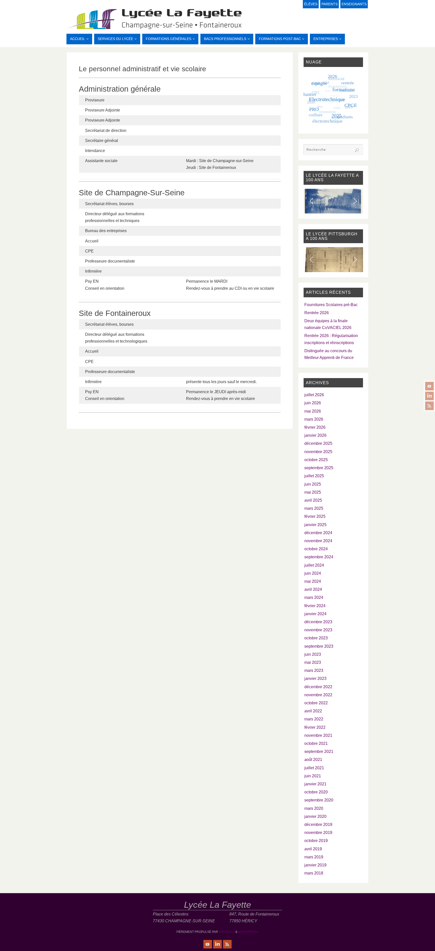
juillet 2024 (314, 565)
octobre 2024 (316, 549)
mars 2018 (313, 873)
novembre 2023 (318, 630)
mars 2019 (313, 857)
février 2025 (314, 516)
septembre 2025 (318, 468)
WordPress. (248, 932)
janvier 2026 (315, 435)
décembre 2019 (318, 824)
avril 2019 (313, 849)
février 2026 (314, 427)
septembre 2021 (318, 751)
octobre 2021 (316, 743)
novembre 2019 (318, 832)
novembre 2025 (318, 452)
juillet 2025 (314, 476)
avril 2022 (313, 711)
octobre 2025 (316, 460)
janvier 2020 (315, 816)
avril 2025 (313, 500)
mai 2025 (312, 492)
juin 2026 (312, 403)
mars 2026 (313, 419)
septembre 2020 (318, 800)
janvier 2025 (315, 525)
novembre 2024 (318, 541)
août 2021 (313, 759)
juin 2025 (312, 484)
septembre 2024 (318, 557)
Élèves (310, 4)
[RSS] (429, 405)
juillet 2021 (314, 768)
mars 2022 (313, 719)
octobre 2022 (316, 703)
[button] (311, 201)
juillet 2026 (314, 395)
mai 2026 (312, 411)
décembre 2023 (318, 622)
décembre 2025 (318, 443)
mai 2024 (312, 581)
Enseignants (354, 4)
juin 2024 (312, 573)
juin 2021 (312, 776)
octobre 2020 (316, 792)
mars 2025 (313, 508)
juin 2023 (312, 654)
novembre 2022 (318, 695)
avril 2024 (313, 589)
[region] (333, 201)
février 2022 (314, 727)
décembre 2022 (318, 687)
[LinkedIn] (429, 396)
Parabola (227, 932)
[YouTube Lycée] (429, 386)
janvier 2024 (315, 614)
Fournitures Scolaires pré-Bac (331, 305)
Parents (329, 4)
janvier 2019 (315, 865)
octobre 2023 (316, 638)
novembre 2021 (318, 735)
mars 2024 (313, 597)
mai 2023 (312, 662)
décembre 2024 (318, 533)
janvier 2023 (315, 678)
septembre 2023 (318, 646)
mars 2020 (313, 808)
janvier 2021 (315, 784)
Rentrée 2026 (316, 313)
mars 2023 (313, 670)
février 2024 (314, 606)
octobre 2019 (316, 840)
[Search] (356, 150)
